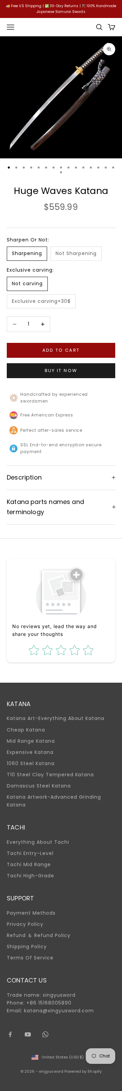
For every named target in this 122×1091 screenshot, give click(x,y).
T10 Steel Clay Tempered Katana (50, 774)
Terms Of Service (30, 957)
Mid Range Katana (31, 741)
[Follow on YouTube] (27, 1034)
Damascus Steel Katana (39, 785)
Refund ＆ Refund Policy (38, 935)
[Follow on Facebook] (10, 1034)
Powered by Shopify (83, 1071)
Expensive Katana (30, 752)
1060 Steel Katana (31, 763)
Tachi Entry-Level (30, 853)
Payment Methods (31, 913)
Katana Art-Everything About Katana (55, 718)
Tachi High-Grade (30, 875)
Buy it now (61, 370)
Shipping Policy (27, 946)
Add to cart (61, 350)
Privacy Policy (25, 924)
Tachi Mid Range (29, 864)
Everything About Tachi (38, 842)
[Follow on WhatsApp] (45, 1034)
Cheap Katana (26, 729)
